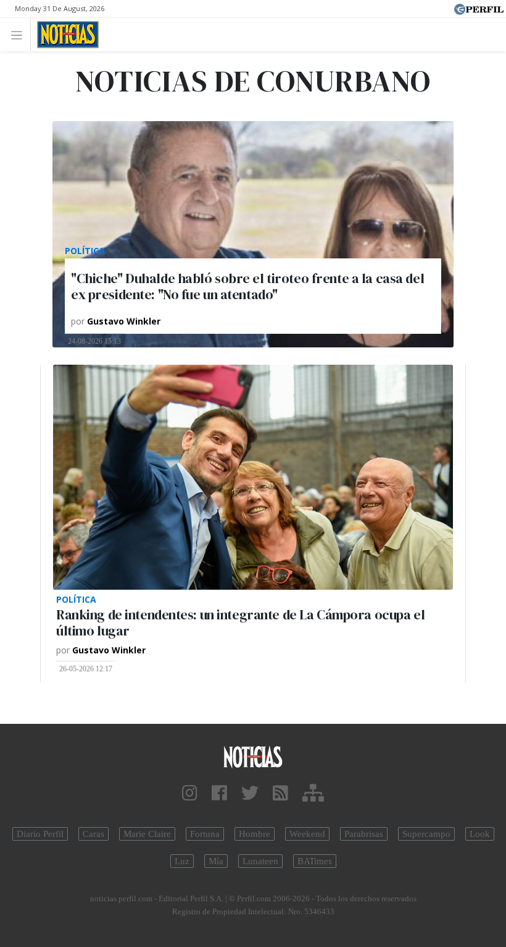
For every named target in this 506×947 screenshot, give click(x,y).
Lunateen (260, 861)
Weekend (307, 834)
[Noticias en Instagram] (189, 793)
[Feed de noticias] (280, 793)
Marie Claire (147, 834)
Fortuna (205, 834)
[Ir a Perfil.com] (479, 8)
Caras (93, 834)
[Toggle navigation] (20, 34)
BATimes (314, 861)
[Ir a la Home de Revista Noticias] (64, 34)
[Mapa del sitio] (313, 793)
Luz (182, 861)
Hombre (254, 834)
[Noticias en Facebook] (219, 793)
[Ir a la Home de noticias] (253, 756)
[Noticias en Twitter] (250, 793)
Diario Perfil (40, 834)
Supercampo (426, 834)
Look (480, 834)
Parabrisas (363, 834)
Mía (216, 861)
